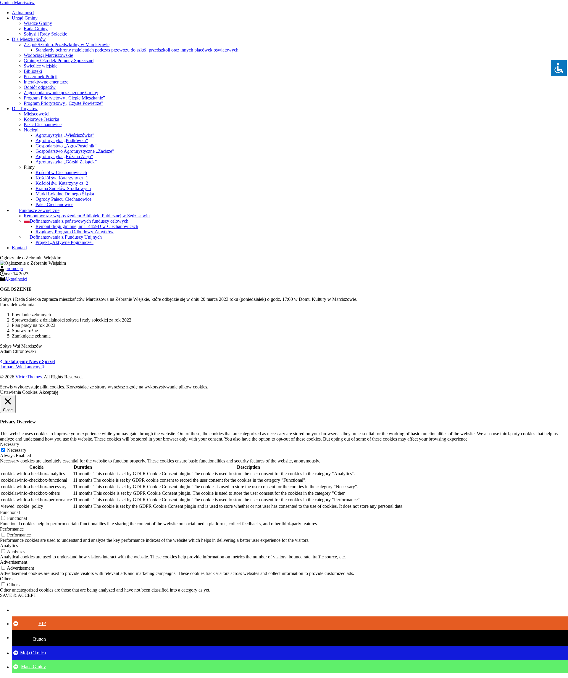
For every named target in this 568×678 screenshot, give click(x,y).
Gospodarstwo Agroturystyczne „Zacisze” (75, 151)
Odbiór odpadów (40, 87)
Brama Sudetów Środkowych (63, 188)
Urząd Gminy (25, 17)
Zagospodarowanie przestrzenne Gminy (61, 92)
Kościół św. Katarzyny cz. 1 (62, 177)
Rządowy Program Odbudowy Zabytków (75, 231)
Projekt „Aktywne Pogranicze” (64, 242)
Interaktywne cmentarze (46, 81)
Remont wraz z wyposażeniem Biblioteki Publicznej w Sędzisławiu (87, 215)
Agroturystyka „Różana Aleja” (64, 156)
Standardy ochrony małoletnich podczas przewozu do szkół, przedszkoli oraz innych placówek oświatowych (137, 49)
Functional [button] (10, 512)
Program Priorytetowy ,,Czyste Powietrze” (63, 103)
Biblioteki (33, 71)
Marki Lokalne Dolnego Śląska (65, 193)
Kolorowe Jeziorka (41, 119)
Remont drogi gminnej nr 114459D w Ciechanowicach (87, 226)
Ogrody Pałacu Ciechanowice (63, 199)
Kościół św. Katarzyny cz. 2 (62, 183)
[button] (29, 610)
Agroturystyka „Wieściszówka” (65, 135)
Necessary (16, 450)
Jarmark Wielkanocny (21, 366)
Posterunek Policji (40, 76)
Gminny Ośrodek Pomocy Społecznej (59, 60)
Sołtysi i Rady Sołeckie (45, 33)
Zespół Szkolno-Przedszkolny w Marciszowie (66, 44)
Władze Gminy (38, 23)
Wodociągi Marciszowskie (48, 55)
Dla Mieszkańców (29, 39)
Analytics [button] (9, 545)
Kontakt (19, 247)
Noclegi (31, 129)
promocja (14, 268)
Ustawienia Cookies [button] (19, 392)
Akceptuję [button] (48, 392)
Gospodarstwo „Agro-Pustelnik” (66, 145)
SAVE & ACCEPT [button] (18, 595)
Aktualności (23, 12)
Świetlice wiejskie (40, 65)
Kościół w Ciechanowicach (61, 172)
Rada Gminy (36, 28)
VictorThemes (28, 376)
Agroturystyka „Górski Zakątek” (66, 161)
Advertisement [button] (13, 562)
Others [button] (6, 578)
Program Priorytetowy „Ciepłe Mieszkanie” (64, 97)
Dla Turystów (25, 108)
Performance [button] (12, 528)
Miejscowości (36, 113)
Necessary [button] (9, 444)
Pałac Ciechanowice (43, 124)
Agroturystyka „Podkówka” (62, 140)
